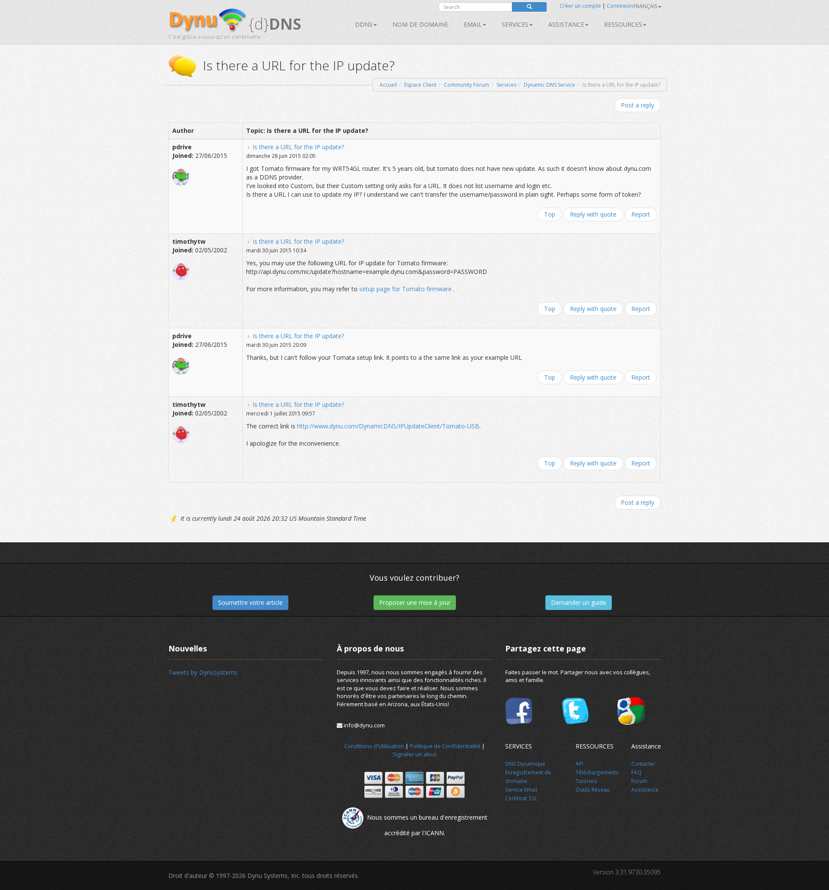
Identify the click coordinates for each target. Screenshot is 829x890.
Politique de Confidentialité (445, 746)
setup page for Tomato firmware (406, 289)
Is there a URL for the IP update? (298, 147)
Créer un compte (580, 5)
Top (549, 214)
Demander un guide (578, 602)
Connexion (620, 5)
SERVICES (515, 24)
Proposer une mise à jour (414, 602)
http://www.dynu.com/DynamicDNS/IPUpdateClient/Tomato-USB (388, 426)
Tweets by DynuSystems (202, 672)
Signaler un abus (414, 754)
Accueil (388, 84)
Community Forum (466, 84)
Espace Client (420, 84)
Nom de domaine (420, 24)
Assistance (566, 24)
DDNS (364, 24)
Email (473, 24)
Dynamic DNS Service (549, 84)
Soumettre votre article (250, 602)
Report (640, 214)
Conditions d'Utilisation (374, 746)
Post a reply (637, 105)
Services (506, 84)
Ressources (623, 24)
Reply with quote (593, 214)
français (645, 6)
